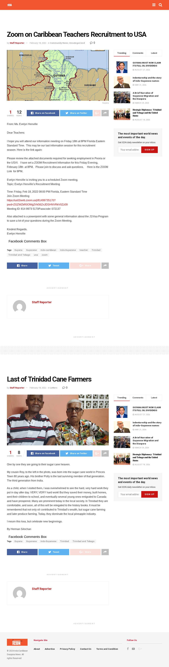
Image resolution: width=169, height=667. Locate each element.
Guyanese (31, 250)
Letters (53, 388)
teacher (84, 250)
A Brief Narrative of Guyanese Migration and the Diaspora (145, 96)
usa (36, 255)
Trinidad (96, 250)
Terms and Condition (107, 649)
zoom (45, 255)
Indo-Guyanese (68, 250)
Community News (59, 43)
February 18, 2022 (38, 43)
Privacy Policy (67, 649)
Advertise (50, 649)
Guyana (18, 250)
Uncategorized (77, 43)
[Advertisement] (84, 20)
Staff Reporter (17, 43)
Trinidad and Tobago (19, 255)
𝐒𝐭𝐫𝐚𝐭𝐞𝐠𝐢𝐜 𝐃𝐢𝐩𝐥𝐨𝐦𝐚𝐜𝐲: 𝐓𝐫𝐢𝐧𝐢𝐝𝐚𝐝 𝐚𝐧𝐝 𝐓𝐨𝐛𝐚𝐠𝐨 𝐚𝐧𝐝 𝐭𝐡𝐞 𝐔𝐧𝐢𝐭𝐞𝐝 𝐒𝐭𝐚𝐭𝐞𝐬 (147, 113)
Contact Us (85, 649)
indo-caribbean (48, 250)
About (37, 649)
